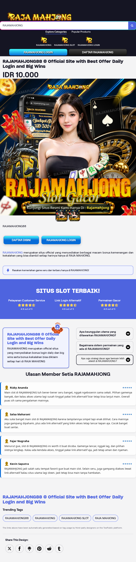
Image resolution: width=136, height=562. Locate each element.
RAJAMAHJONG (13, 252)
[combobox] (64, 26)
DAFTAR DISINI (21, 240)
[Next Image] (133, 147)
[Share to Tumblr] (59, 548)
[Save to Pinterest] (39, 548)
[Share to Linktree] (29, 548)
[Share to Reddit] (49, 548)
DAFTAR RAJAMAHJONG (97, 52)
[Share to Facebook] (19, 548)
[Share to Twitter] (9, 548)
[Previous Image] (3, 147)
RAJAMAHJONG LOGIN (38, 52)
